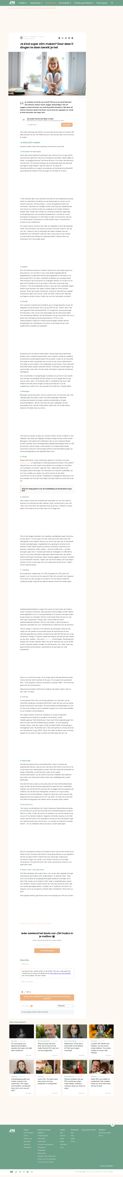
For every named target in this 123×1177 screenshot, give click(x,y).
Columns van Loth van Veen (45, 1162)
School (73, 1141)
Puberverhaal (41, 1147)
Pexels (83, 97)
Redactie (26, 37)
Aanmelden (67, 125)
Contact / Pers (28, 1138)
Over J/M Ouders (28, 1133)
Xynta (111, 1172)
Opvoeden (49, 3)
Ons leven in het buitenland (45, 1144)
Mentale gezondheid (82, 3)
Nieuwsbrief (27, 1141)
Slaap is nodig (26, 463)
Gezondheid (64, 3)
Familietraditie (41, 1150)
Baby (61, 1133)
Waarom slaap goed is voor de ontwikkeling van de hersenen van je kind (47, 490)
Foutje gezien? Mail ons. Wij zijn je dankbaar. (36, 923)
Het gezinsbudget (43, 1136)
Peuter (62, 1138)
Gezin (72, 1136)
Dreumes (62, 1136)
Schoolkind (63, 1144)
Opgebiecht (41, 1133)
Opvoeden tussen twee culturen (47, 1156)
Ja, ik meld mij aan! (47, 951)
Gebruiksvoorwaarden (105, 1133)
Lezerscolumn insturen (88, 1130)
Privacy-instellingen (106, 1166)
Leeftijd (22, 3)
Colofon (26, 1136)
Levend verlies (42, 1141)
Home (10, 8)
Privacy (101, 1136)
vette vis (48, 639)
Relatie (73, 1138)
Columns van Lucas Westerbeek (47, 1159)
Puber (61, 1147)
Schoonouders (42, 1153)
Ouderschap (35, 3)
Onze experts (101, 3)
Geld (72, 1133)
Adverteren (27, 1144)
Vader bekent (41, 1138)
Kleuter (62, 1141)
